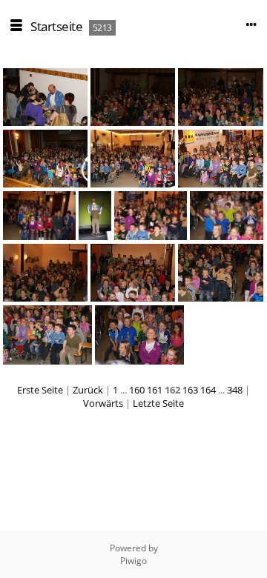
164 (208, 389)
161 (154, 389)
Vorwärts (103, 403)
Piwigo (133, 560)
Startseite (56, 26)
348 (235, 389)
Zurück (88, 389)
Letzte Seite (158, 403)
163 (190, 389)
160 (137, 389)
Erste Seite (40, 389)
